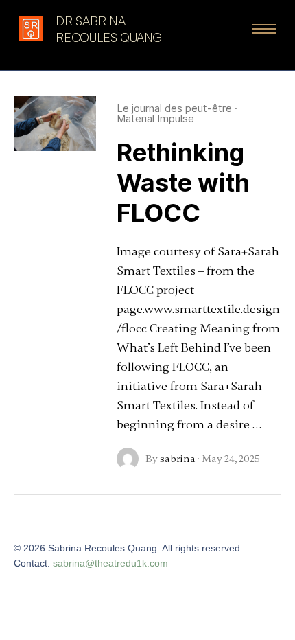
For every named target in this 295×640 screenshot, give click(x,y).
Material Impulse (155, 118)
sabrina (178, 459)
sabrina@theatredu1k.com (110, 563)
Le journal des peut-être (174, 108)
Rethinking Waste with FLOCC (183, 182)
